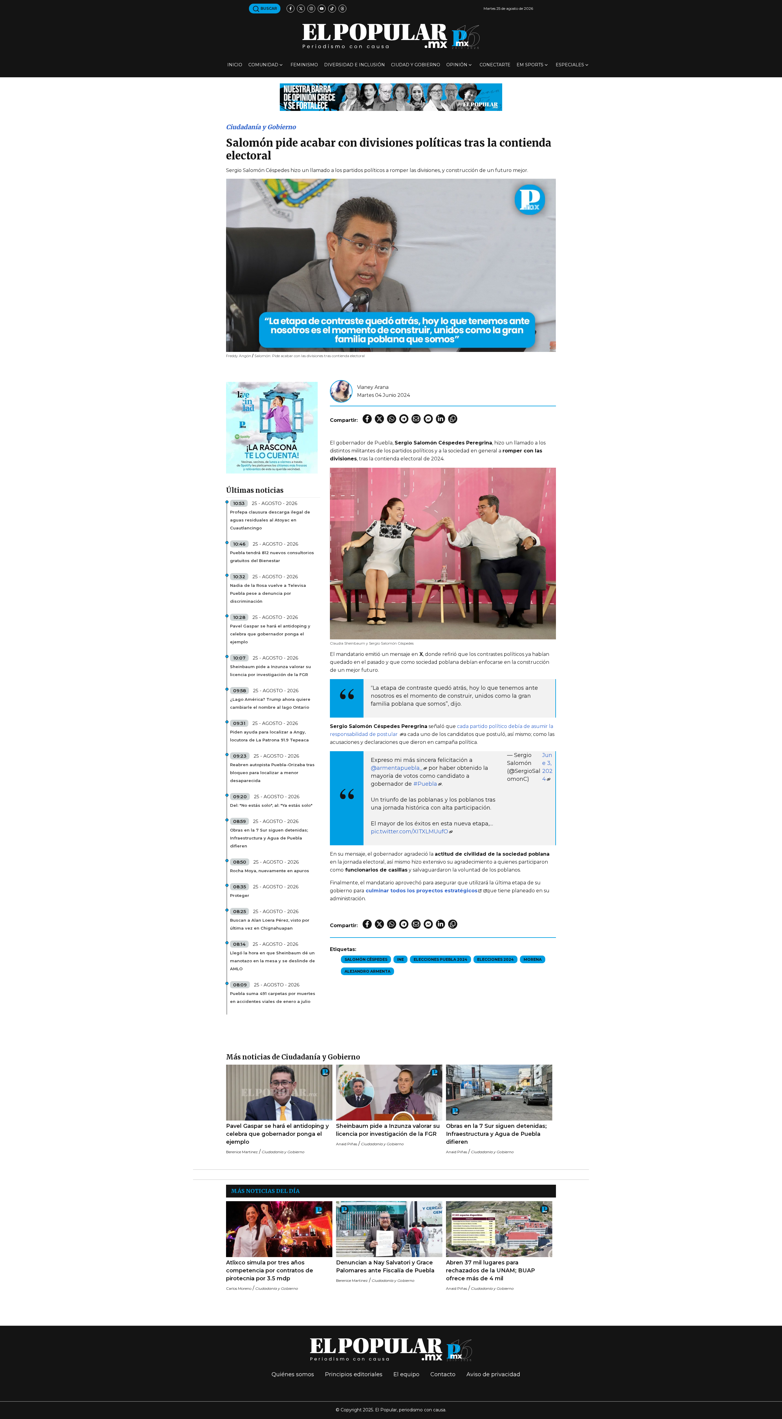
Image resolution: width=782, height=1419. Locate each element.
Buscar (268, 8)
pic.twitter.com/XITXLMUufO (409, 831)
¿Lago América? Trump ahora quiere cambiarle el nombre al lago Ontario (270, 703)
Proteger (239, 895)
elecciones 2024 (495, 959)
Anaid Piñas (346, 1144)
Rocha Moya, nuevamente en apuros (269, 870)
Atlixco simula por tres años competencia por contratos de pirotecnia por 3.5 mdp (269, 1270)
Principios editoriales (353, 1374)
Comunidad (263, 65)
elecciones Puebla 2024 (440, 959)
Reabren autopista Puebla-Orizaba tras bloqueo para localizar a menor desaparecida (272, 772)
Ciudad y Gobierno (415, 65)
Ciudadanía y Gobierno (261, 127)
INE (400, 959)
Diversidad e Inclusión (354, 65)
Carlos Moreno (238, 1288)
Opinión (456, 65)
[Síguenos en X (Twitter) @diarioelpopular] (301, 9)
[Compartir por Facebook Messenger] (428, 419)
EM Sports (530, 65)
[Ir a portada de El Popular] (391, 36)
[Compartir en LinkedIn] (440, 419)
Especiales (570, 65)
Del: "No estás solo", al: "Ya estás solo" (271, 805)
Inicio (234, 65)
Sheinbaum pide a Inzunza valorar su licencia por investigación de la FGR (270, 670)
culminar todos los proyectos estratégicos (421, 891)
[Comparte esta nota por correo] (416, 419)
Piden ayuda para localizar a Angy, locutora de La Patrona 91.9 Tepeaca (269, 736)
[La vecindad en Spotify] (272, 427)
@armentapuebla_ (396, 768)
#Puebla (425, 784)
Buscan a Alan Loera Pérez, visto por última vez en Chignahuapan (269, 924)
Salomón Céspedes (366, 959)
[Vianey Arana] (341, 391)
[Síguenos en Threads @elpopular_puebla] (342, 9)
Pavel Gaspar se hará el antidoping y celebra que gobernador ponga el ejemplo (270, 634)
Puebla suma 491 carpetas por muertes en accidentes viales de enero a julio (272, 997)
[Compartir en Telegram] (404, 419)
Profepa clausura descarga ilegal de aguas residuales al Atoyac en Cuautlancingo (270, 520)
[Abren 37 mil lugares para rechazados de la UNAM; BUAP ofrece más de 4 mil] (499, 1229)
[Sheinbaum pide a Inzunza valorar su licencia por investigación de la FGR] (389, 1093)
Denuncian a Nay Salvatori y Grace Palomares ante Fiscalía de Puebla (385, 1266)
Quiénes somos (293, 1374)
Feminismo (304, 65)
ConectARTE (495, 65)
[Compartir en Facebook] (367, 419)
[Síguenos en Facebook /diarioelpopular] (290, 9)
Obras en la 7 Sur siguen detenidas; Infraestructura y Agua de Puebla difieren (269, 838)
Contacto (442, 1374)
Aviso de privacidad (493, 1374)
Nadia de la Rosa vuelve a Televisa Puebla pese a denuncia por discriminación (268, 593)
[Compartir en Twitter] (379, 419)
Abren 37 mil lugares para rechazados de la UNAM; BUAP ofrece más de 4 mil (490, 1270)
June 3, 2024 (547, 767)
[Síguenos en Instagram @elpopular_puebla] (311, 9)
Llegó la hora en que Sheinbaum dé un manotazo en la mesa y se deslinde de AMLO (272, 960)
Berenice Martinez (242, 1152)
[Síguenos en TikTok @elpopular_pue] (332, 9)
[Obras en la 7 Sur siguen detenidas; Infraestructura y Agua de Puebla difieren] (499, 1093)
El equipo (406, 1374)
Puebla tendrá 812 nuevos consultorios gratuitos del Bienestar (272, 556)
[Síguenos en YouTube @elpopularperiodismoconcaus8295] (322, 9)
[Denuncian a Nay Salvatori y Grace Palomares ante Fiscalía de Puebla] (389, 1229)
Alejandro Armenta (367, 971)
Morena (533, 959)
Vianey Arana (373, 387)
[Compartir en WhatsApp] (391, 419)
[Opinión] (391, 97)
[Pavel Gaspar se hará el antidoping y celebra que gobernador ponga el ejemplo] (279, 1093)
